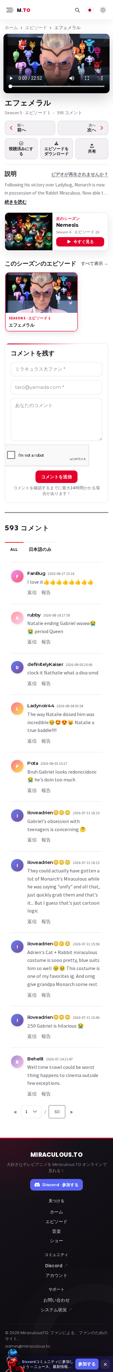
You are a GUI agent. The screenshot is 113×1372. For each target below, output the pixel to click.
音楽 (56, 1231)
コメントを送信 (56, 477)
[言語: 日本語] (89, 10)
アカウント (56, 1275)
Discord (56, 1266)
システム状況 (56, 1310)
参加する (87, 1364)
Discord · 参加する (60, 1185)
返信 (32, 592)
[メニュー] (9, 10)
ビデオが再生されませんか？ (79, 174)
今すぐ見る (83, 241)
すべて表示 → (94, 263)
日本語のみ (40, 549)
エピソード (36, 27)
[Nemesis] (28, 231)
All (14, 549)
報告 (46, 592)
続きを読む (16, 202)
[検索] (77, 10)
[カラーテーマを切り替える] (103, 10)
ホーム (11, 27)
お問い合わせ (56, 1300)
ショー (56, 1241)
